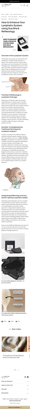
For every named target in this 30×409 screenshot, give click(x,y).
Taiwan (21, 399)
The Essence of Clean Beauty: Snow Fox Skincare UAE (13, 356)
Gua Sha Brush (12, 16)
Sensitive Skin (12, 19)
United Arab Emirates (15, 400)
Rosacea (4, 19)
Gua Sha (4, 16)
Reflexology (23, 16)
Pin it (19, 321)
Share (4, 321)
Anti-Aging (5, 14)
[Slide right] (18, 370)
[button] (24, 5)
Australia (16, 399)
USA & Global (10, 399)
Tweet (11, 321)
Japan (25, 399)
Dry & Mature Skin (16, 14)
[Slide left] (11, 370)
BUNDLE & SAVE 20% (14, 1)
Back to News (16, 329)
